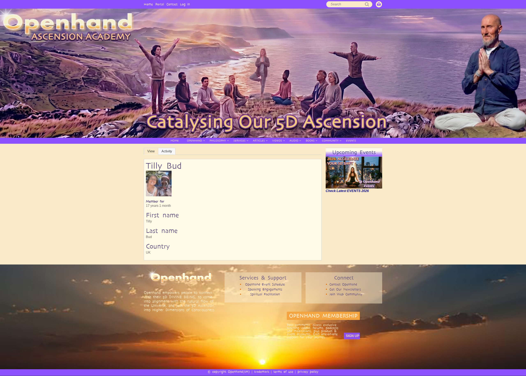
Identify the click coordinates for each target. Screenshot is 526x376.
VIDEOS (277, 140)
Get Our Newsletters (345, 289)
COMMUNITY (330, 140)
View (151, 151)
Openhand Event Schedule (265, 284)
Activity (166, 151)
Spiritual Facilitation (265, 294)
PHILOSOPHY (218, 140)
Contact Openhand (343, 284)
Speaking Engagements (265, 289)
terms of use (283, 372)
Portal (159, 4)
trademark (261, 372)
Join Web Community (345, 294)
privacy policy (308, 372)
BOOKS (310, 140)
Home (148, 4)
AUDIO (294, 140)
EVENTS (351, 140)
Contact (172, 4)
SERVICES (239, 140)
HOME (175, 140)
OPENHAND (194, 140)
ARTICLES (259, 140)
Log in (185, 4)
